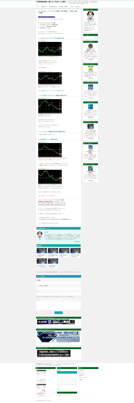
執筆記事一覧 (77, 241)
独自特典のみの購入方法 (53, 6)
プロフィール (90, 20)
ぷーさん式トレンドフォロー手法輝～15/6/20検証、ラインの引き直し (64, 255)
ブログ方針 (71, 6)
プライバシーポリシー (83, 377)
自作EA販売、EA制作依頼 (63, 6)
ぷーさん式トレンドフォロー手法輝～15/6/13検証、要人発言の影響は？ (41, 255)
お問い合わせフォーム (88, 30)
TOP (45, 363)
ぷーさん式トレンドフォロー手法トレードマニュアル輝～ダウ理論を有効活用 (75, 255)
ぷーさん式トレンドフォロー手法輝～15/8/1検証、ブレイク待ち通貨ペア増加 (53, 266)
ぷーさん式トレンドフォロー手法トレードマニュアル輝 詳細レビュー (55, 219)
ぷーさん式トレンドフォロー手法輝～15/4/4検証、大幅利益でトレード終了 (53, 255)
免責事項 (81, 379)
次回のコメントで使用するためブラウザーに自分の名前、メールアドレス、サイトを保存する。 (55, 296)
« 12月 (58, 389)
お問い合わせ (77, 6)
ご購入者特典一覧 (44, 6)
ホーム (38, 6)
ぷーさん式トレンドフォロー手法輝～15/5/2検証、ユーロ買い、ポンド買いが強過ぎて (41, 266)
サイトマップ (82, 372)
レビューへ (91, 59)
